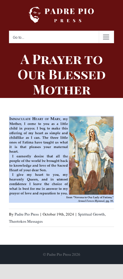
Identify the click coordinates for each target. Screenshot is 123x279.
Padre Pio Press (27, 214)
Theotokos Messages (26, 221)
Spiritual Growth (91, 214)
